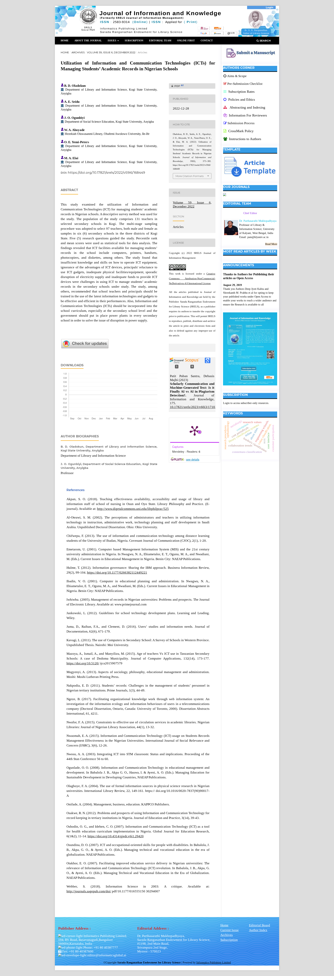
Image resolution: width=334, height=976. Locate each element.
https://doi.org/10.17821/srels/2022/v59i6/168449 (106, 172)
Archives (78, 52)
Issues (112, 40)
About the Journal (88, 40)
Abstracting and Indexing (247, 107)
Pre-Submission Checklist (244, 84)
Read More (271, 244)
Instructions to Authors (245, 139)
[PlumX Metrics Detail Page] (194, 430)
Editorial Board (259, 925)
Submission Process (241, 123)
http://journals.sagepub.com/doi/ (88, 891)
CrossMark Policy (240, 131)
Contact (207, 40)
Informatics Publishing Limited (213, 962)
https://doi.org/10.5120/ (82, 663)
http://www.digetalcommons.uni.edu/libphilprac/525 (133, 509)
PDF (176, 86)
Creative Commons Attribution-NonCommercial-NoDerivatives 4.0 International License (192, 278)
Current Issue (229, 930)
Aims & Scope (237, 76)
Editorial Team (160, 40)
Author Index (258, 930)
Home (65, 40)
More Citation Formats (190, 176)
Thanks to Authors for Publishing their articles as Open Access (248, 276)
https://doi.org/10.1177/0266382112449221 (117, 572)
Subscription (134, 40)
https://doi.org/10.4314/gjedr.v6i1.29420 (116, 836)
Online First (186, 40)
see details (192, 459)
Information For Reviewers (248, 115)
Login (269, 7)
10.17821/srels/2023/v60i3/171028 (194, 407)
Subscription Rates (241, 92)
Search (265, 40)
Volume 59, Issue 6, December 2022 (111, 52)
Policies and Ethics (241, 99)
